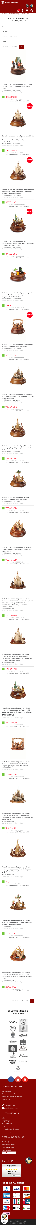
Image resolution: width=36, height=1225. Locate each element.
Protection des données (10, 1129)
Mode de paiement (8, 1144)
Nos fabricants (7, 1123)
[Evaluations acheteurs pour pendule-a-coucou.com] (11, 1171)
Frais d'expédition (8, 1147)
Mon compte (6, 1150)
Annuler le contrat (9, 1153)
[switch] (4, 1222)
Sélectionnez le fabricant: (11, 37)
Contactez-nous (12, 1086)
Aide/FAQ (5, 1142)
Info (3, 1118)
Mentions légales (8, 1132)
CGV (3, 1126)
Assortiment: (6, 27)
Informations (10, 1113)
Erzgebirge (6, 1121)
